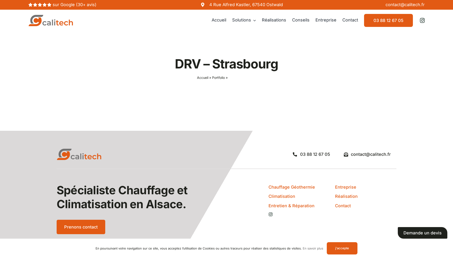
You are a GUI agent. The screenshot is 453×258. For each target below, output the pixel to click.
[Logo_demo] (50, 16)
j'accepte (342, 248)
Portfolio (218, 78)
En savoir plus (313, 248)
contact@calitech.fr (405, 4)
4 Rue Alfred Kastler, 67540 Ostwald (246, 4)
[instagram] (422, 20)
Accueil (202, 78)
